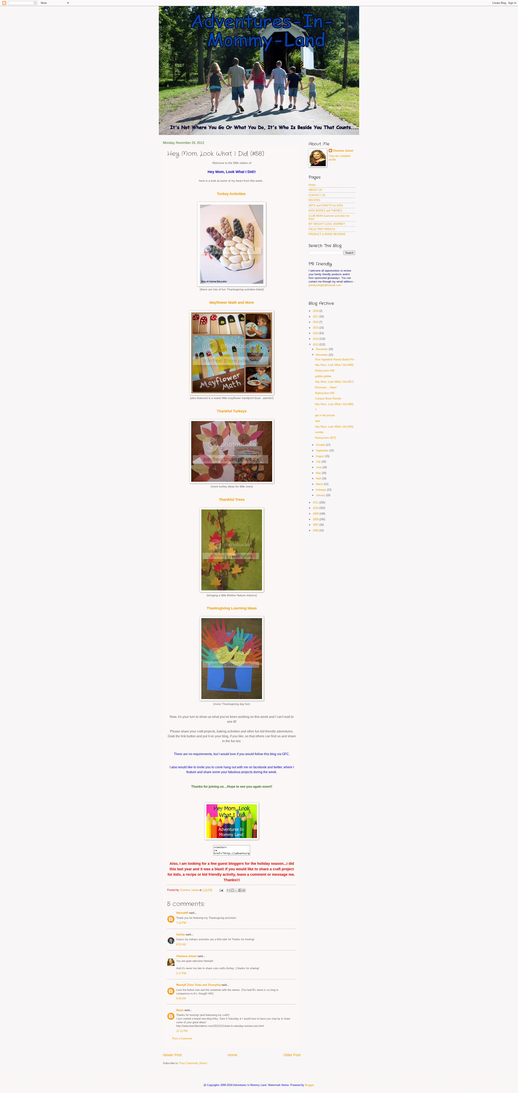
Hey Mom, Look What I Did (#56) (334, 404)
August (320, 456)
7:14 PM (181, 922)
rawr (317, 420)
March (320, 484)
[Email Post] (221, 889)
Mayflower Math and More (231, 302)
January (321, 495)
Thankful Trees (232, 500)
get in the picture (325, 415)
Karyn (180, 1010)
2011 (316, 502)
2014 (316, 333)
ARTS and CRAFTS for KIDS (326, 205)
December (322, 349)
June (319, 467)
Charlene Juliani (186, 956)
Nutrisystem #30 (324, 370)
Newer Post (172, 1055)
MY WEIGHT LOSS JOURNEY (327, 223)
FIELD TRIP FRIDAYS (322, 229)
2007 (316, 524)
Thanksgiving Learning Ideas (232, 608)
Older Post (291, 1055)
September (322, 450)
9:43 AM (181, 998)
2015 (316, 327)
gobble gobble (323, 376)
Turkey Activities (231, 194)
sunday (319, 432)
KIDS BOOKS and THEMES (325, 210)
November (322, 354)
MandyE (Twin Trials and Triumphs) (198, 984)
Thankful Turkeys (232, 411)
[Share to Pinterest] (244, 890)
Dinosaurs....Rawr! (326, 387)
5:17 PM (181, 973)
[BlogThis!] (232, 890)
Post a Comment (182, 1038)
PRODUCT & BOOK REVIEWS (327, 234)
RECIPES (314, 200)
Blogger (309, 1085)
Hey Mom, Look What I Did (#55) (334, 426)
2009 (316, 513)
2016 (316, 322)
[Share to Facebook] (240, 890)
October (321, 444)
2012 (316, 344)
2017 (316, 316)
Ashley (180, 934)
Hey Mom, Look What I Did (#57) (334, 381)
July (319, 461)
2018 (316, 310)
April (319, 478)
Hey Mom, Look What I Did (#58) (334, 364)
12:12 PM (182, 1031)
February (321, 489)
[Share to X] (236, 890)
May (319, 472)
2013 (316, 338)
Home (232, 1055)
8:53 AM (181, 944)
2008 (316, 519)
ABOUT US (315, 189)
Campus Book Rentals (328, 398)
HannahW (182, 912)
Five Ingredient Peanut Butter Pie (334, 359)
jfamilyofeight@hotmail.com (325, 285)
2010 (316, 507)
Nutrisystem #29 (324, 393)
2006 (316, 530)
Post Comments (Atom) (193, 1063)
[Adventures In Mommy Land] (232, 838)
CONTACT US (317, 195)
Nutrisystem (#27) (325, 437)
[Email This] (228, 890)
